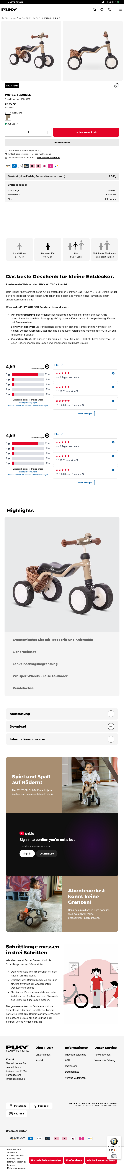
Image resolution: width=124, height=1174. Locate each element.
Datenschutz (72, 1071)
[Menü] (120, 9)
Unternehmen (43, 1054)
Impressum (71, 1065)
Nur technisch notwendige (46, 1160)
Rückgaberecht (103, 1054)
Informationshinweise (27, 739)
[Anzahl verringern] (9, 132)
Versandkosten (109, 1103)
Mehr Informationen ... (16, 1169)
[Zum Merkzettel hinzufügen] (116, 85)
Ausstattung (20, 714)
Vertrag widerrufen (75, 1077)
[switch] (114, 1156)
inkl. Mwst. (10, 107)
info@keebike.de (15, 1078)
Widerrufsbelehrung (75, 1054)
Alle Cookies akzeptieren (101, 1160)
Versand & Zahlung (105, 1060)
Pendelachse (23, 688)
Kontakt (40, 1060)
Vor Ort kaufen (62, 142)
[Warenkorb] (115, 10)
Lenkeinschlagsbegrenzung (35, 664)
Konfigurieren (74, 1160)
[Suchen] (94, 9)
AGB (67, 1060)
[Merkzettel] (102, 9)
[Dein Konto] (109, 9)
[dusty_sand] (8, 117)
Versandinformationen (48, 157)
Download (18, 726)
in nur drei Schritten (104, 257)
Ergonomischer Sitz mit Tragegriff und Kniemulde (53, 640)
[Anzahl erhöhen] (47, 132)
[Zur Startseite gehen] (9, 9)
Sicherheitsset (24, 652)
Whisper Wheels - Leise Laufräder (40, 676)
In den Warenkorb (86, 132)
